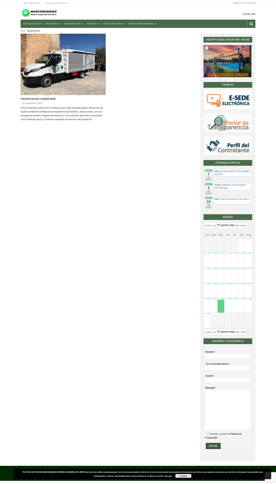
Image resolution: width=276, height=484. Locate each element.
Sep (237, 225)
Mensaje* (210, 388)
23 (250, 283)
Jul (214, 225)
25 (215, 299)
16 (250, 268)
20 (229, 283)
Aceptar (183, 475)
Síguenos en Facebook (244, 3)
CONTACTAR (248, 14)
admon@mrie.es (31, 3)
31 (208, 314)
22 (243, 283)
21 (236, 283)
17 (208, 283)
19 (222, 283)
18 (215, 283)
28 (236, 299)
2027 (243, 225)
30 (250, 299)
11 (215, 268)
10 (208, 268)
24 (208, 299)
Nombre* (210, 352)
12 (222, 268)
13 (229, 268)
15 (243, 268)
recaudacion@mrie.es (57, 3)
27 (229, 299)
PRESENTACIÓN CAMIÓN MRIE (38, 99)
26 (222, 299)
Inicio (23, 31)
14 (236, 268)
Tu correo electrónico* (217, 364)
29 (243, 299)
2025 (208, 225)
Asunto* (209, 376)
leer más (168, 476)
